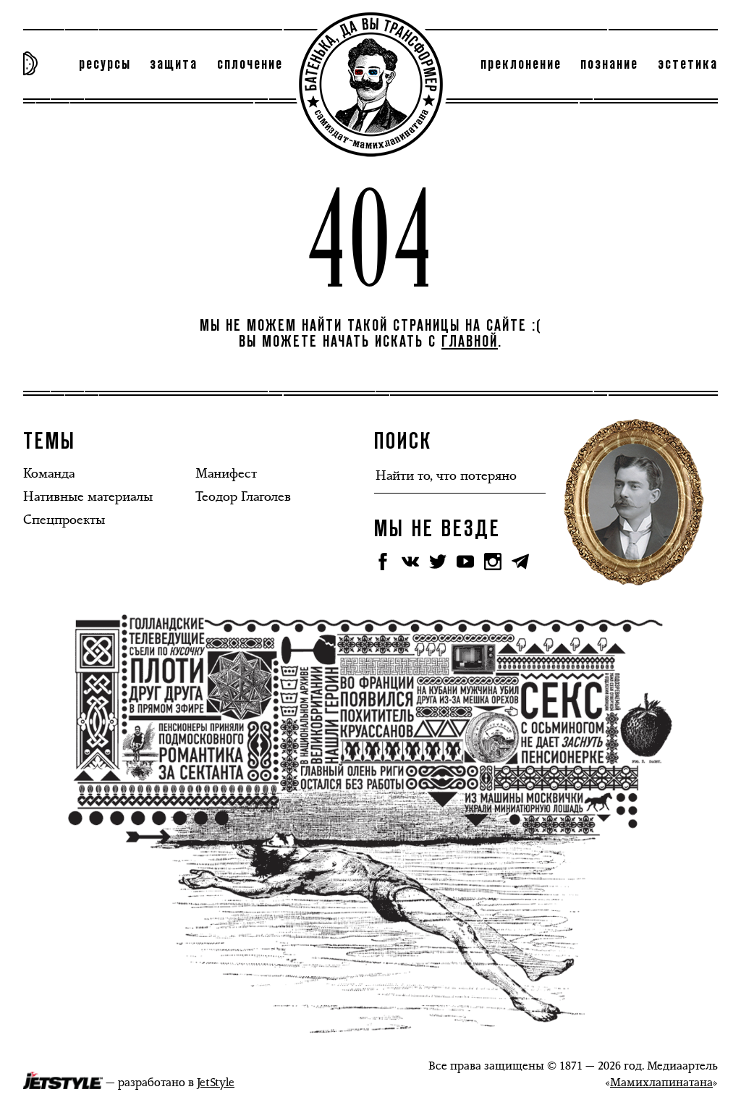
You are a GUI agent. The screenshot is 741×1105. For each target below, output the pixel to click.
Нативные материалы (88, 496)
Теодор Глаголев (243, 496)
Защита (174, 64)
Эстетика (688, 64)
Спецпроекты (64, 519)
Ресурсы (105, 64)
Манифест (226, 473)
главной (469, 342)
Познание (609, 64)
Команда (49, 473)
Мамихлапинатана (661, 1082)
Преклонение (521, 64)
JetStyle (215, 1082)
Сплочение (250, 64)
